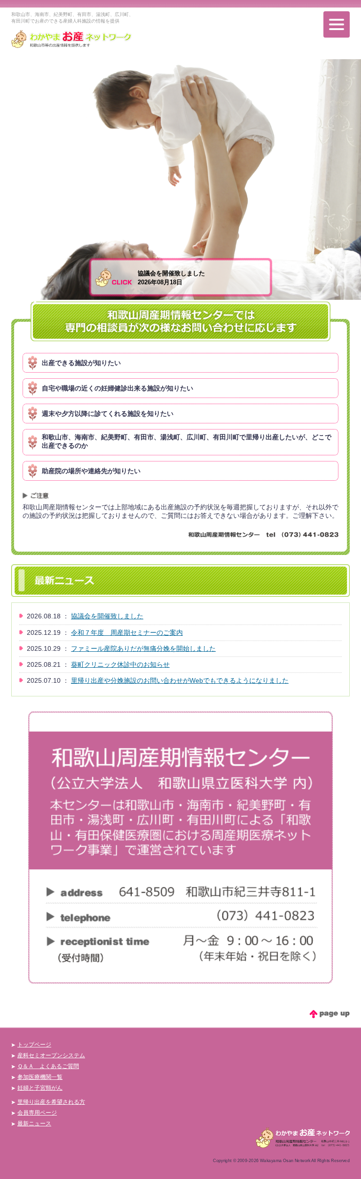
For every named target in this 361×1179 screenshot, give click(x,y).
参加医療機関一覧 (40, 1077)
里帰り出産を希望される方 (51, 1102)
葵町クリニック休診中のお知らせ (120, 664)
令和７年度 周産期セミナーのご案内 (127, 632)
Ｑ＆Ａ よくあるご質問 (48, 1066)
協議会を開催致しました (107, 616)
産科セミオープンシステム (51, 1055)
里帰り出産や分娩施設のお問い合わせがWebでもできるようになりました (180, 680)
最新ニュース (34, 1123)
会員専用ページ (37, 1112)
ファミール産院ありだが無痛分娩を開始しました (143, 648)
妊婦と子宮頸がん (40, 1088)
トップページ (34, 1044)
